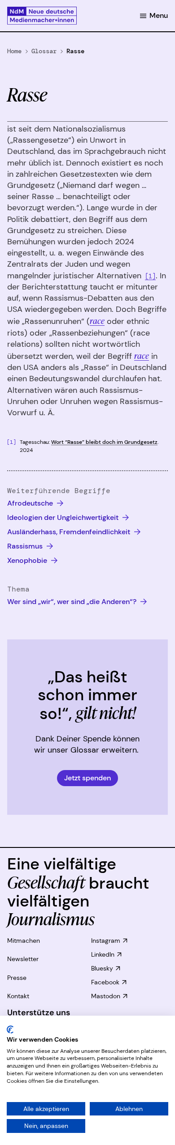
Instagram (105, 940)
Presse (16, 978)
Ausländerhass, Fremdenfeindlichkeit (69, 531)
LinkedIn (102, 954)
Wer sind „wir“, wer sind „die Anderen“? (72, 601)
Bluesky (102, 968)
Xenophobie (28, 560)
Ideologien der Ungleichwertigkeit (63, 517)
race (97, 320)
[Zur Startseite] (42, 16)
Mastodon (105, 996)
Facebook (105, 982)
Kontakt (18, 996)
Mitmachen (23, 940)
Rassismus (25, 546)
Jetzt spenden (87, 778)
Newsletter (23, 959)
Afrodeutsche (31, 503)
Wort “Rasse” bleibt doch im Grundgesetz (104, 442)
